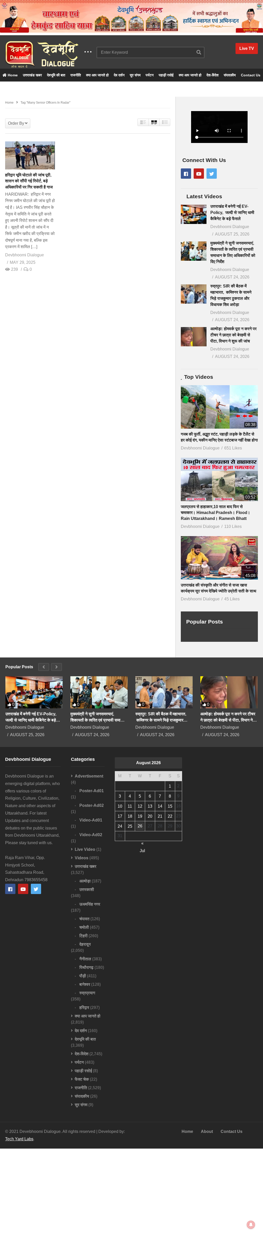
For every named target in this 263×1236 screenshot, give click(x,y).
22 (170, 816)
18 (130, 816)
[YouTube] (199, 173)
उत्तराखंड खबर (32, 75)
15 (170, 806)
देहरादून (85, 944)
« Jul (142, 844)
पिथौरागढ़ (86, 967)
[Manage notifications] (251, 1225)
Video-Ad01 (90, 820)
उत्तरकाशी (86, 889)
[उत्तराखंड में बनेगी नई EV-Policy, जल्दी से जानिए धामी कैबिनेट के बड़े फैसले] (193, 214)
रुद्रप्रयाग (87, 993)
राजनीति (75, 75)
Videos (81, 858)
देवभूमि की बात (56, 75)
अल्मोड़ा (85, 881)
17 (120, 816)
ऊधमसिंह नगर (89, 904)
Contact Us (250, 75)
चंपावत (84, 919)
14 (160, 806)
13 (150, 806)
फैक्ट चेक (82, 1079)
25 (130, 826)
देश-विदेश (212, 75)
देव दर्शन (119, 75)
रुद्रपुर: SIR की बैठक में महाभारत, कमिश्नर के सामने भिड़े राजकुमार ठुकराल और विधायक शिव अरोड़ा (160, 717)
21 (160, 816)
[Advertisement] (131, 1192)
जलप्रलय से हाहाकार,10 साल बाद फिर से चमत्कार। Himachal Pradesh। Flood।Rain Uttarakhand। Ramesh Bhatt (215, 512)
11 (130, 806)
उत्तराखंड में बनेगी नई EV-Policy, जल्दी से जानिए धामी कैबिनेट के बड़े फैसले (232, 212)
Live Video (85, 849)
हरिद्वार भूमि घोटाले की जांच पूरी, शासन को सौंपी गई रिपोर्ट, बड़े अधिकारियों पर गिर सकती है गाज (29, 181)
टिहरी (83, 936)
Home (12, 75)
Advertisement (89, 776)
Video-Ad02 (90, 835)
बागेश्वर (84, 984)
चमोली (84, 927)
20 (150, 816)
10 (120, 806)
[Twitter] (211, 173)
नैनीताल (85, 959)
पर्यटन (150, 75)
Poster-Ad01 (91, 791)
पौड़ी (82, 976)
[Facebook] (186, 173)
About (207, 1131)
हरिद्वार (84, 1007)
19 (140, 816)
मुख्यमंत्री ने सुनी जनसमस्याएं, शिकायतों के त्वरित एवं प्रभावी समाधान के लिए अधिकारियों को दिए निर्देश (98, 717)
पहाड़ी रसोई (166, 75)
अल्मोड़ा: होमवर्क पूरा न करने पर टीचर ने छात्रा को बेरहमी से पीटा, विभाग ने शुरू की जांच (233, 335)
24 (120, 826)
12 (140, 806)
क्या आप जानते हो (97, 75)
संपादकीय (230, 75)
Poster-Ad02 (91, 805)
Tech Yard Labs (19, 1139)
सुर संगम (135, 75)
